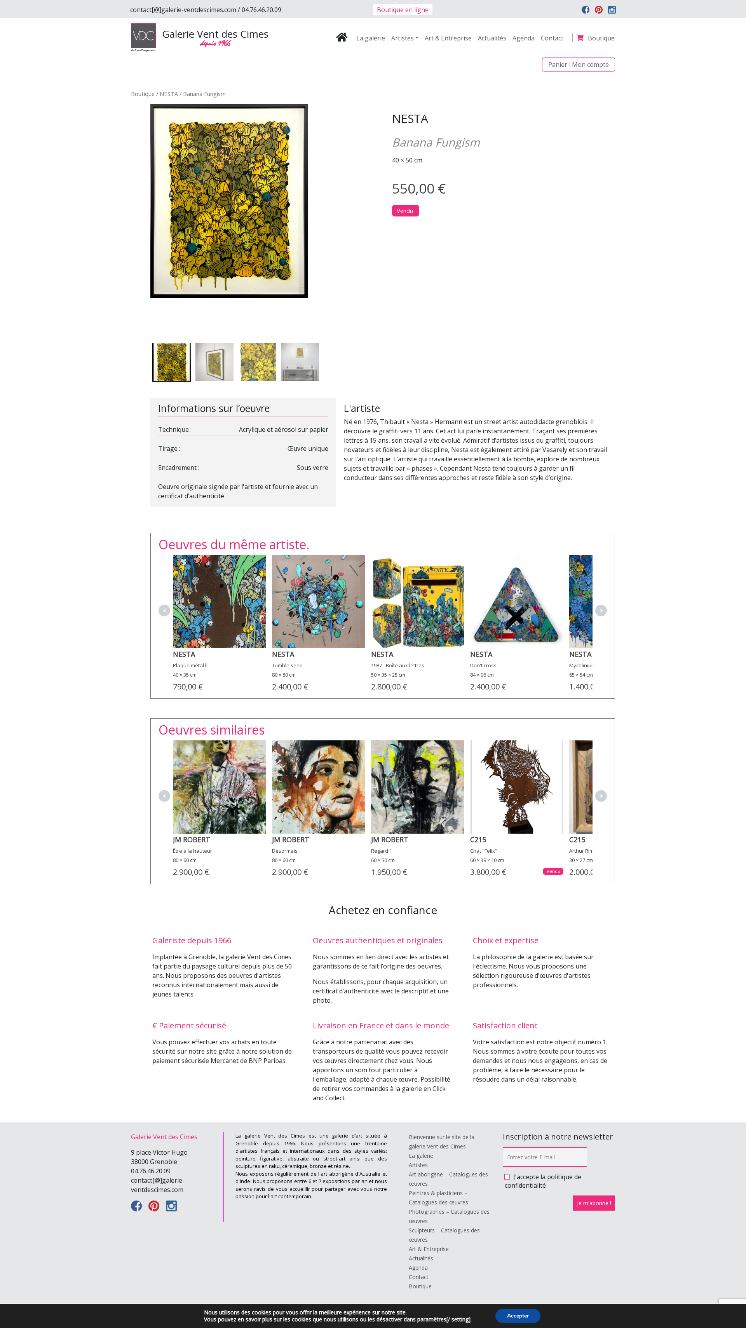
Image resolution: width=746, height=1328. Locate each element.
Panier (557, 64)
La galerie (370, 38)
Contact (552, 38)
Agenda (523, 38)
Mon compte (590, 64)
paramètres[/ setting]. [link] (444, 1319)
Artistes (402, 38)
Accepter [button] (518, 1315)
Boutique (601, 38)
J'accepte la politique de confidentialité (543, 1181)
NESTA (169, 94)
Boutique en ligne (403, 9)
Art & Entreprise (448, 38)
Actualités (492, 38)
